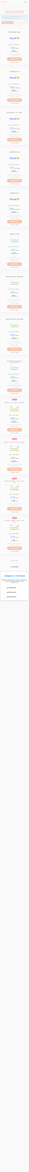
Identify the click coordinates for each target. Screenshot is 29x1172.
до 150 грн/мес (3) (11, 587)
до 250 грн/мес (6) (11, 596)
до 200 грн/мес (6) (11, 592)
